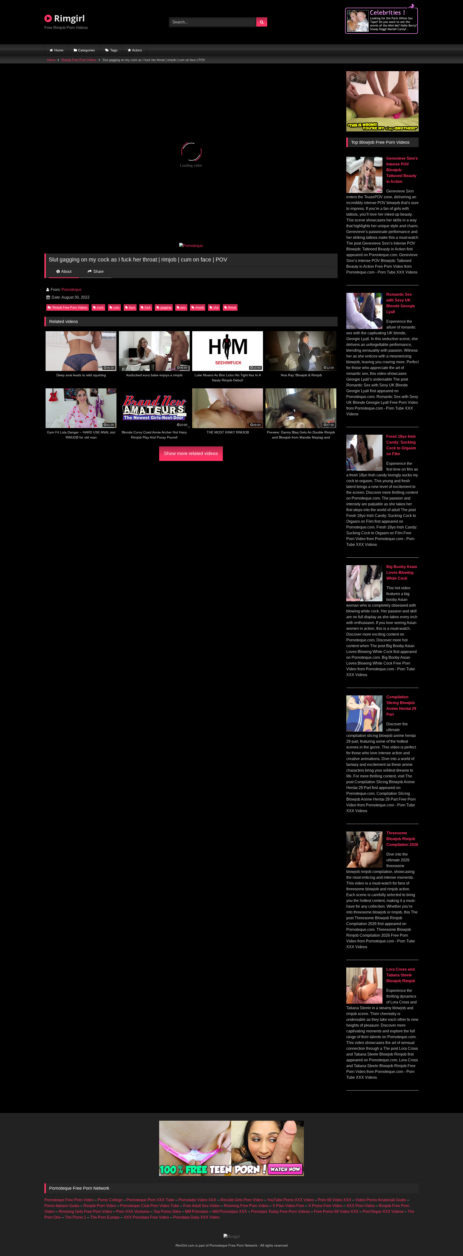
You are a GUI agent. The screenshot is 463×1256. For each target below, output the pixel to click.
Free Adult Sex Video (201, 1206)
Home (58, 50)
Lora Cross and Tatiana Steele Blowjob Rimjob (400, 975)
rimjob (199, 307)
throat (232, 307)
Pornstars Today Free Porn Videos (280, 1211)
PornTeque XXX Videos (383, 1211)
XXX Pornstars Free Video (146, 1217)
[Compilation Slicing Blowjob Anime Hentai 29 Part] (364, 730)
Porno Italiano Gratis (61, 1206)
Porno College (110, 1200)
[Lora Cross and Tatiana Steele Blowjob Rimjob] (364, 1002)
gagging (165, 307)
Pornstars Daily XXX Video (196, 1217)
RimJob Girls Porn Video (241, 1200)
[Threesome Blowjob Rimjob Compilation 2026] (364, 866)
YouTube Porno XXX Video (290, 1200)
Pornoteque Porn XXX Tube (150, 1200)
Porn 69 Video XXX (334, 1200)
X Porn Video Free (288, 1206)
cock (100, 307)
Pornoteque (71, 290)
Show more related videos (191, 453)
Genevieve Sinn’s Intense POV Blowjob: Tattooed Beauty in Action (402, 170)
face (132, 307)
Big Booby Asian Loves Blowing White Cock (401, 572)
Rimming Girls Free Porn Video (85, 1211)
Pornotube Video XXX (197, 1200)
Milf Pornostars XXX (229, 1211)
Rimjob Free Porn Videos (78, 60)
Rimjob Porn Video (99, 1206)
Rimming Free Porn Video (246, 1206)
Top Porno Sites (167, 1211)
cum (116, 307)
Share (98, 271)
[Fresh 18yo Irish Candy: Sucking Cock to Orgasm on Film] (364, 469)
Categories (86, 50)
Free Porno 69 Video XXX (336, 1211)
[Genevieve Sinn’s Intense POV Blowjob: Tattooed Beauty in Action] (364, 192)
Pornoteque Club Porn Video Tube (149, 1206)
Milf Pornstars (196, 1211)
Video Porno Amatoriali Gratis (380, 1200)
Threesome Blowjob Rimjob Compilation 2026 (402, 839)
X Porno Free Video (325, 1206)
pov (183, 307)
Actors (137, 50)
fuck (148, 307)
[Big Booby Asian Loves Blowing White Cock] (364, 600)
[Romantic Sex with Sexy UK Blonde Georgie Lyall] (364, 328)
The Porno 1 (75, 1217)
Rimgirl (68, 18)
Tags (113, 50)
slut (215, 307)
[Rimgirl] (232, 1237)
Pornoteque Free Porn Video (69, 1200)
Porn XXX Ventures (133, 1211)
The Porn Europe (105, 1217)
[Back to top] (448, 1241)
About (66, 271)
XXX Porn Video (361, 1206)
